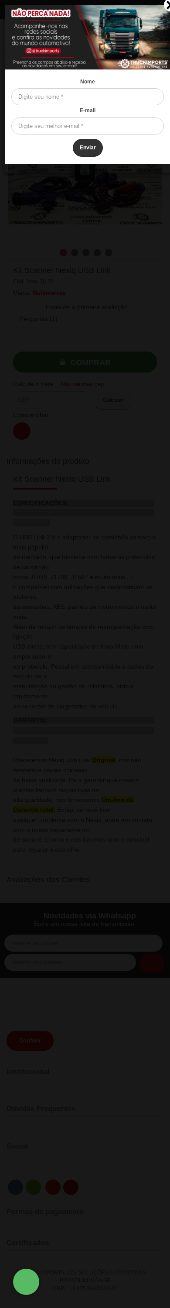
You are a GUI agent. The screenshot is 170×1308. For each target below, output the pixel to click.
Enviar (88, 148)
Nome (87, 82)
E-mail (87, 110)
